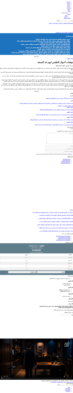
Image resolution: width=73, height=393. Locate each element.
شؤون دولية (64, 12)
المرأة (68, 14)
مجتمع (68, 4)
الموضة (65, 16)
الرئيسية (68, 1)
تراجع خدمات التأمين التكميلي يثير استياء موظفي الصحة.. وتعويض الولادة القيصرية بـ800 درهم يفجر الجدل (40, 52)
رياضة (68, 7)
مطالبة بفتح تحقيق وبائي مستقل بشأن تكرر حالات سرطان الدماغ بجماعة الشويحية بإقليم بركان (43, 41)
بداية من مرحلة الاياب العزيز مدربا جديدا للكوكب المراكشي (59, 98)
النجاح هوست (59, 382)
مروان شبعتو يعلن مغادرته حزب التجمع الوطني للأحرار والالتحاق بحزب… (56, 230)
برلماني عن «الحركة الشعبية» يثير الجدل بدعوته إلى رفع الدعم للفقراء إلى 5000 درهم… (52, 212)
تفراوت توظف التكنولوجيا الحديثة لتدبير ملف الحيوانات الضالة (53, 39)
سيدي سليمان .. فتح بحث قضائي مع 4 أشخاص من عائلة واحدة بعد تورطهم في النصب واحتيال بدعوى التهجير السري (46, 103)
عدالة (69, 10)
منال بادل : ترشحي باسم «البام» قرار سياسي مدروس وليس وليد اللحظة (56, 227)
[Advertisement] (47, 28)
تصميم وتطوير (69, 382)
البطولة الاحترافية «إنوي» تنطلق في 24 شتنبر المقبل (55, 46)
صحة (66, 15)
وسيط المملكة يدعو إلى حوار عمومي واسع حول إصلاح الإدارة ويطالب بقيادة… (54, 224)
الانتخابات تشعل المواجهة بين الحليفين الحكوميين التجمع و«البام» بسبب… (56, 221)
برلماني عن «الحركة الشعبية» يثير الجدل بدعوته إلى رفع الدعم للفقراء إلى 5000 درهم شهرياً (44, 51)
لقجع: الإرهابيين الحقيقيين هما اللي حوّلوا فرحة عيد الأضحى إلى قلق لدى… (55, 215)
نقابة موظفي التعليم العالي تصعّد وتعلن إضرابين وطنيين (54, 42)
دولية (69, 11)
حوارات (68, 6)
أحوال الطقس (69, 58)
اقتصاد (68, 8)
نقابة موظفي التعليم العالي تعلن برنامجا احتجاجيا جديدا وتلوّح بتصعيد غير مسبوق (48, 47)
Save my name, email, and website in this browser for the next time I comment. (54, 154)
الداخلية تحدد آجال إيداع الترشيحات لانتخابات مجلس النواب (53, 49)
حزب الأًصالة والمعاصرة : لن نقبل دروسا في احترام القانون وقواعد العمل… (55, 218)
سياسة (68, 3)
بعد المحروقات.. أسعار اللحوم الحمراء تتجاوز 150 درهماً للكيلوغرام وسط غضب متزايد (46, 54)
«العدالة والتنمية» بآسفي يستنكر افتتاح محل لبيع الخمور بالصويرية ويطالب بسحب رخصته (45, 44)
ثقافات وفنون (67, 18)
